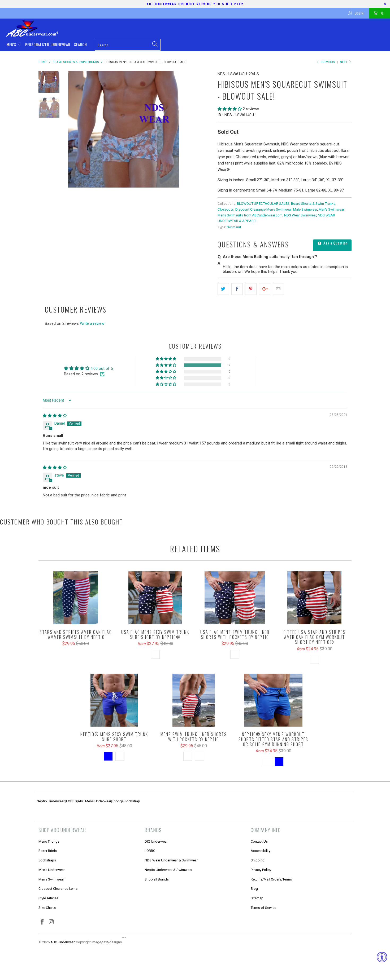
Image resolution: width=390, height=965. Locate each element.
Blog (254, 889)
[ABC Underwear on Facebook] (42, 922)
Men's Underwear (51, 870)
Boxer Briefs (47, 851)
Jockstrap (132, 801)
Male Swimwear (305, 209)
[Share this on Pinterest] (251, 289)
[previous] (76, 129)
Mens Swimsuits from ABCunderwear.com (250, 215)
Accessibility (260, 851)
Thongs (118, 801)
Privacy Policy (261, 870)
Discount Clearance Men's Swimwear (263, 209)
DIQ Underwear (156, 841)
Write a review (92, 323)
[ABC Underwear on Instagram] (52, 922)
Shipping (258, 860)
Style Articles (48, 898)
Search (80, 44)
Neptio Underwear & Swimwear (168, 870)
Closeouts (226, 209)
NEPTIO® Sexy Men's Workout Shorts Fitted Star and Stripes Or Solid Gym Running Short (273, 700)
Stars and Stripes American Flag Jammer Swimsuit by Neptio (75, 597)
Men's (12, 44)
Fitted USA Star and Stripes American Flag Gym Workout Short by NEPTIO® (314, 597)
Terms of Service (263, 908)
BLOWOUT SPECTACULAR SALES (263, 203)
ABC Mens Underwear (94, 801)
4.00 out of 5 (101, 368)
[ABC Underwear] (197, 28)
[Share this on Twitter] (223, 289)
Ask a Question (335, 243)
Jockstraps (47, 860)
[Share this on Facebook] (237, 289)
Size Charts (47, 908)
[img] (55, 415)
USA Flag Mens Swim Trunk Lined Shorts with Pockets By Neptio (235, 597)
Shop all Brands (157, 879)
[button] (230, 108)
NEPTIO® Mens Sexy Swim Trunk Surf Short (114, 700)
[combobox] (127, 45)
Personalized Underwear (47, 44)
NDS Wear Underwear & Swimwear (171, 860)
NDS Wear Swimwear (300, 215)
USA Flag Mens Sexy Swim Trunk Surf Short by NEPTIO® (155, 597)
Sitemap (257, 898)
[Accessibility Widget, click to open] (382, 957)
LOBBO (71, 801)
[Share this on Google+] (264, 289)
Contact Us (259, 841)
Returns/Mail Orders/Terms (271, 879)
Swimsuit (234, 227)
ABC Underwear (62, 942)
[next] (205, 129)
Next (344, 62)
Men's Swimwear (331, 209)
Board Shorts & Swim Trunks (313, 203)
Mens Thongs (48, 841)
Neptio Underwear (50, 801)
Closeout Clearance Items (57, 889)
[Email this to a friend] (278, 289)
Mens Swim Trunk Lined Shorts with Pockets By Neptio (194, 700)
